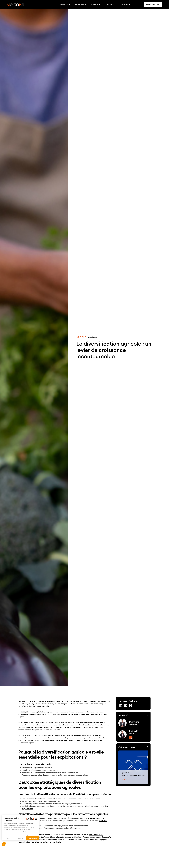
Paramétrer (20, 838)
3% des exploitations (95, 818)
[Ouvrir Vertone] (114, 4)
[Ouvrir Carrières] (129, 4)
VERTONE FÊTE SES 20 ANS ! (133, 775)
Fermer (8, 838)
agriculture (100, 725)
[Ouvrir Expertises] (85, 4)
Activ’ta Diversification (67, 839)
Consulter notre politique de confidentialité (14, 832)
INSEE (50, 714)
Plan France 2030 (96, 834)
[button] (4, 844)
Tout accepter (32, 838)
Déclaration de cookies (29, 832)
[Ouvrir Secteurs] (69, 4)
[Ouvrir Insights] (99, 4)
